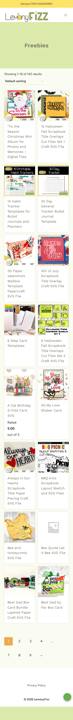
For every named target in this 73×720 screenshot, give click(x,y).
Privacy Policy (36, 685)
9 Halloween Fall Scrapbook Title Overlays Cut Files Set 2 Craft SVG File (53, 351)
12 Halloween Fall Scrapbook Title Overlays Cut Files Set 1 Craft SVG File (53, 136)
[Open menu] (65, 15)
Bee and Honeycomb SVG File (17, 553)
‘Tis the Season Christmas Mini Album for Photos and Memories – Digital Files (19, 141)
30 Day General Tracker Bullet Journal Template (52, 211)
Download (51, 155)
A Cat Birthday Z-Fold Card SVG (19, 410)
